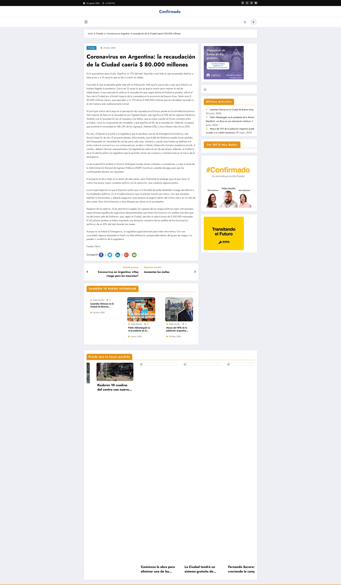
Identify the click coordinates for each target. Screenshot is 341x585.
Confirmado (169, 11)
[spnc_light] (253, 22)
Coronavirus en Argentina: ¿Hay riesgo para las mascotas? (118, 274)
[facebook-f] (242, 3)
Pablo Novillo (98, 300)
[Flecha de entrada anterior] (87, 272)
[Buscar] (245, 22)
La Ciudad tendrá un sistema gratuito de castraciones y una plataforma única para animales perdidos (147, 569)
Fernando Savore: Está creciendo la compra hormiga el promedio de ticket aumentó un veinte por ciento (191, 569)
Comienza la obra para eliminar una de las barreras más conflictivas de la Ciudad (104, 569)
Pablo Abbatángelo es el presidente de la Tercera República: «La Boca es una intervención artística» (139, 329)
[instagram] (251, 3)
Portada (91, 48)
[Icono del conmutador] (86, 22)
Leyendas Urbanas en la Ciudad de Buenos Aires (102, 305)
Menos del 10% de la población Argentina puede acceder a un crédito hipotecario (176, 329)
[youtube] (255, 3)
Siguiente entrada (152, 267)
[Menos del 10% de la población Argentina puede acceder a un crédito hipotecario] (179, 309)
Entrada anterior (131, 267)
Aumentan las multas (156, 272)
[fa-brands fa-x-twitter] (247, 3)
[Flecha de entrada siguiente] (195, 272)
